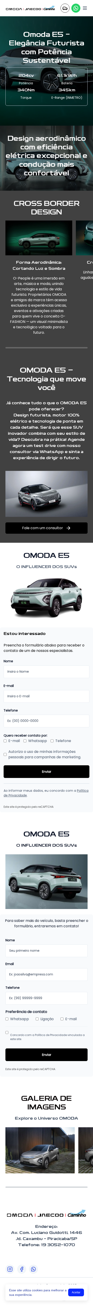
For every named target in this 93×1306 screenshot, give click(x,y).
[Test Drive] (65, 8)
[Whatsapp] (75, 8)
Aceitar (76, 1292)
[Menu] (85, 8)
